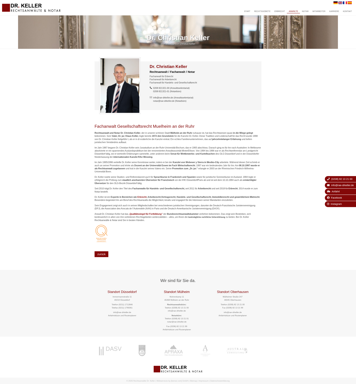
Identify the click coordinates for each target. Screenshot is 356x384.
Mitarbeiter (318, 11)
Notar (305, 11)
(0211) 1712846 (126, 304)
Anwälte (293, 11)
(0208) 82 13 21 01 (180, 318)
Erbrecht (279, 11)
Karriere (334, 11)
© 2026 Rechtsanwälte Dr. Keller (140, 381)
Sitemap (193, 381)
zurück (101, 254)
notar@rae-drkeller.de (164, 101)
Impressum (204, 381)
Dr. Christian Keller (186, 44)
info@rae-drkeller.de (163, 97)
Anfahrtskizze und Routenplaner (122, 315)
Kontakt (347, 11)
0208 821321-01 (161, 91)
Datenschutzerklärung (220, 381)
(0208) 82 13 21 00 (180, 308)
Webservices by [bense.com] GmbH (172, 381)
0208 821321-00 (161, 88)
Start (247, 11)
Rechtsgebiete (262, 11)
